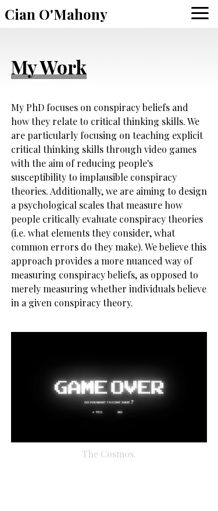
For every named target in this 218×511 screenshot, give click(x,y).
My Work (49, 66)
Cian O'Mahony (56, 14)
